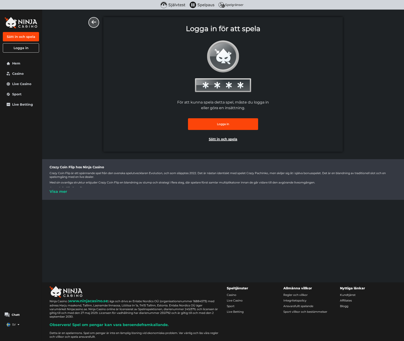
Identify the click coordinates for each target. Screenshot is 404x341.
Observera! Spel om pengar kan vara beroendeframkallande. (109, 325)
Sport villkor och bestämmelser (305, 311)
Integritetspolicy (295, 300)
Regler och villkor (295, 295)
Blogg (344, 306)
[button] (223, 139)
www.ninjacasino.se (88, 301)
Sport (230, 306)
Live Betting (235, 311)
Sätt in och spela (21, 37)
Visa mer (58, 191)
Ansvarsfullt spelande (298, 306)
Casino (231, 295)
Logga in (21, 48)
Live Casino (235, 300)
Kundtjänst (348, 295)
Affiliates (346, 300)
